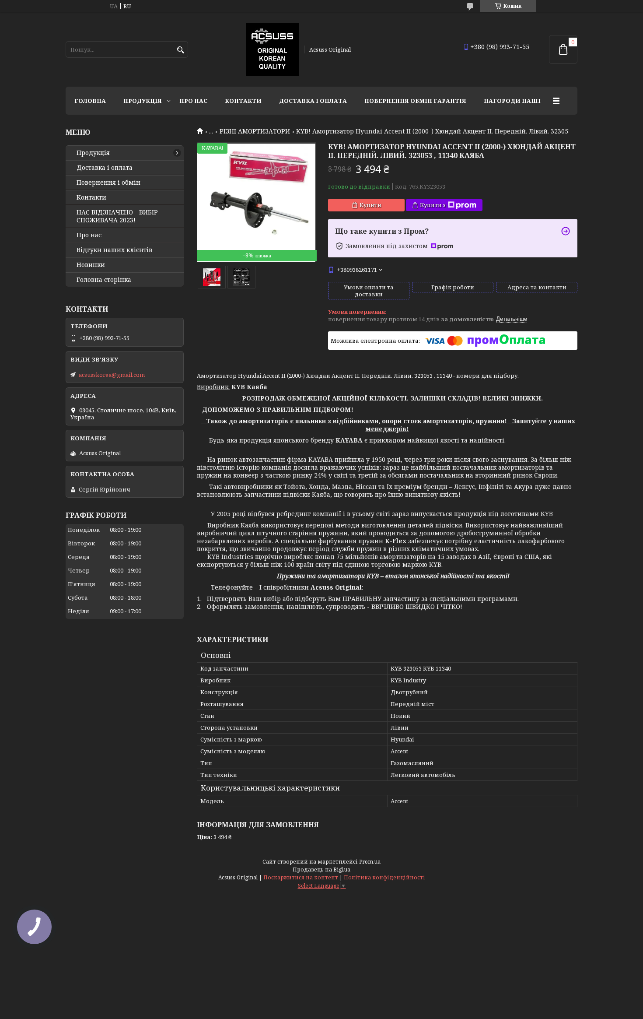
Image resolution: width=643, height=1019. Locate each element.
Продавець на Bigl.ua (321, 869)
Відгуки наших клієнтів (114, 250)
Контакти (243, 101)
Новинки (91, 265)
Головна (90, 101)
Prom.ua (370, 861)
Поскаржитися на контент (300, 877)
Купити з (433, 205)
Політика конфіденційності (384, 877)
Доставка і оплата (313, 101)
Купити (370, 205)
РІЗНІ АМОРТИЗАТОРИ (255, 131)
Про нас (193, 101)
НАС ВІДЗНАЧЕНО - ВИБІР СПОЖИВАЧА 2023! (117, 216)
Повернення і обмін (108, 182)
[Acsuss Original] (272, 49)
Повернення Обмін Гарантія (415, 101)
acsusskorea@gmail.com (112, 374)
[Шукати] (180, 50)
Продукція (142, 101)
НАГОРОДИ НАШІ (512, 101)
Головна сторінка (104, 280)
